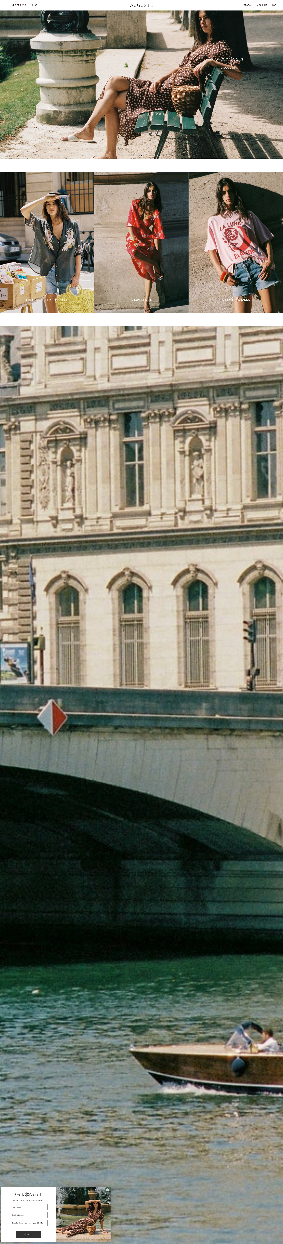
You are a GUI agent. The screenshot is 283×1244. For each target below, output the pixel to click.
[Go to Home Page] (141, 5)
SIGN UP (28, 1234)
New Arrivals (19, 5)
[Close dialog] (107, 1189)
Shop (34, 5)
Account (262, 5)
